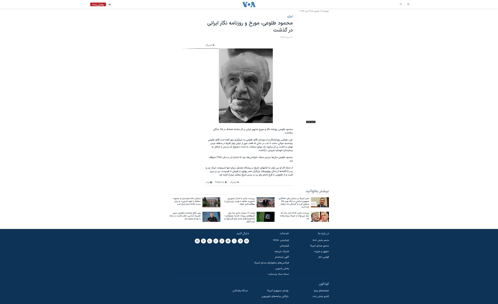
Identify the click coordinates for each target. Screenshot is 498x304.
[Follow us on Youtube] (228, 241)
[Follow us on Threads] (215, 241)
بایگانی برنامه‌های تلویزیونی (275, 296)
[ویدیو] (110, 4)
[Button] (210, 45)
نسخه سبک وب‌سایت (278, 274)
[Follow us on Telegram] (240, 241)
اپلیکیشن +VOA (281, 240)
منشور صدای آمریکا (319, 246)
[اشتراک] (197, 241)
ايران (290, 16)
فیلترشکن (284, 246)
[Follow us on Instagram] (221, 241)
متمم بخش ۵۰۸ (321, 240)
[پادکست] (203, 241)
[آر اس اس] (209, 241)
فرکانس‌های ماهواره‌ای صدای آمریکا (271, 263)
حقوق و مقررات (321, 251)
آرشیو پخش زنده (321, 296)
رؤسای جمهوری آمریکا (277, 291)
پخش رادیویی (282, 268)
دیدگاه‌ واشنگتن (240, 291)
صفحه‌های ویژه (321, 291)
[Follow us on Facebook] (246, 241)
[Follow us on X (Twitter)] (234, 241)
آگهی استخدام (282, 257)
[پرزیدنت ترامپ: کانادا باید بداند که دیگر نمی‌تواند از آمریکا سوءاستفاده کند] (320, 217)
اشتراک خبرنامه (282, 251)
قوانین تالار (323, 257)
